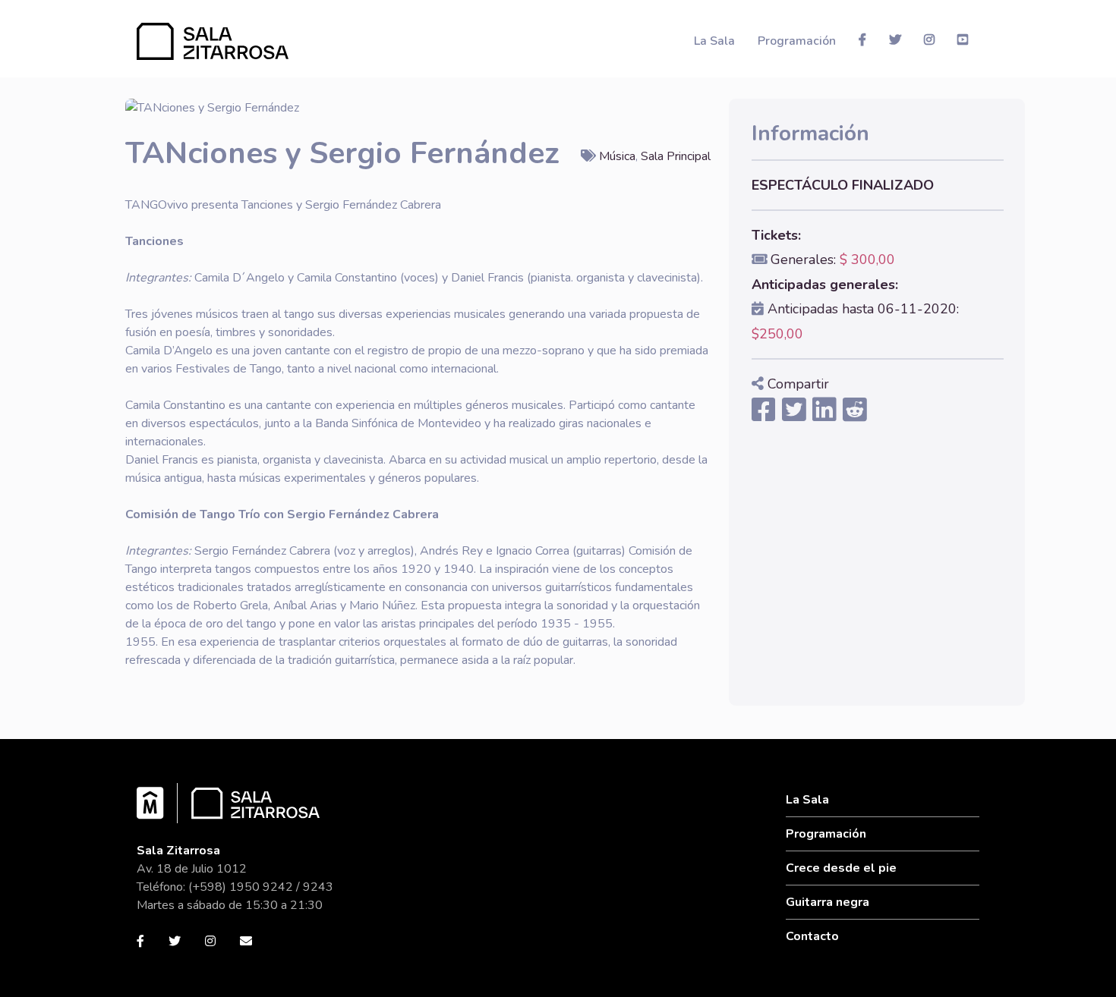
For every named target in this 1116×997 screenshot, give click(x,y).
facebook (862, 39)
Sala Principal (676, 156)
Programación (797, 41)
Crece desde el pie (841, 868)
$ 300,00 (867, 259)
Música (617, 156)
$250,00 (777, 334)
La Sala (714, 41)
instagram (929, 39)
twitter (895, 39)
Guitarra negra (827, 902)
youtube (962, 39)
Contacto (812, 936)
